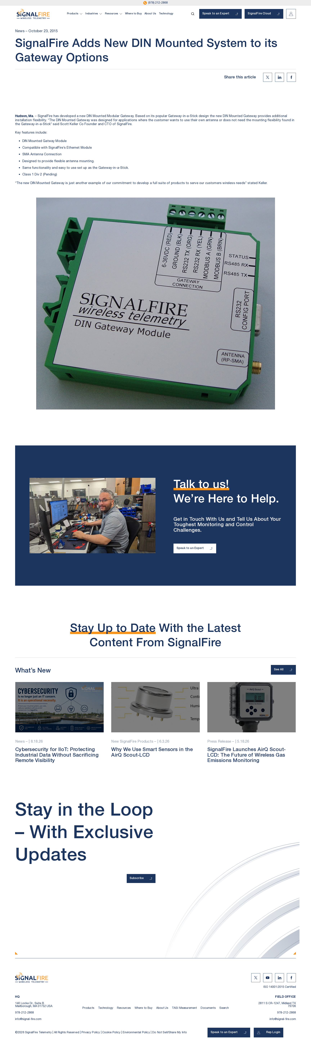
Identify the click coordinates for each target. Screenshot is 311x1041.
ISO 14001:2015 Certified (279, 987)
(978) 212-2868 (158, 2)
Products (88, 1008)
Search (224, 1008)
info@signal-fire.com (28, 1019)
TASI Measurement (184, 1008)
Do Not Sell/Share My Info (169, 1032)
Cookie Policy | (112, 1032)
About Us (162, 1008)
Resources (124, 1008)
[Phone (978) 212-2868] (145, 3)
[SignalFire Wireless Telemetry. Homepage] (33, 13)
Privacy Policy (90, 1032)
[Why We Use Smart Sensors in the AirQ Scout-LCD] (155, 707)
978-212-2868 (24, 1012)
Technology (105, 1008)
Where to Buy (144, 1008)
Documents (208, 1008)
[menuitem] (74, 14)
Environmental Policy (136, 1032)
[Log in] (291, 14)
